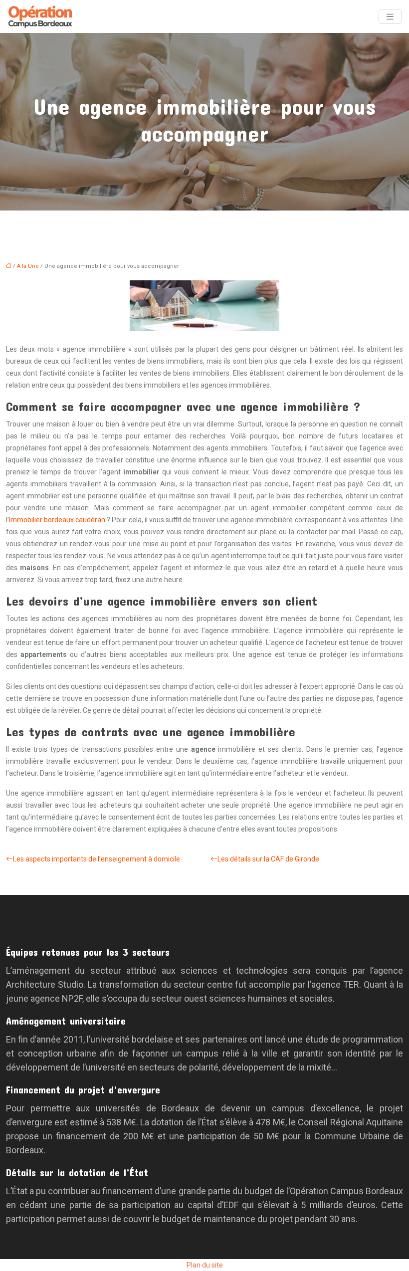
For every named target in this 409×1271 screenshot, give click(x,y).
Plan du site (205, 1265)
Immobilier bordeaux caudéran (57, 520)
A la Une (28, 266)
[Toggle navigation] (390, 16)
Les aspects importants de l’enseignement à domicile (96, 859)
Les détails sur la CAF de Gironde (268, 859)
